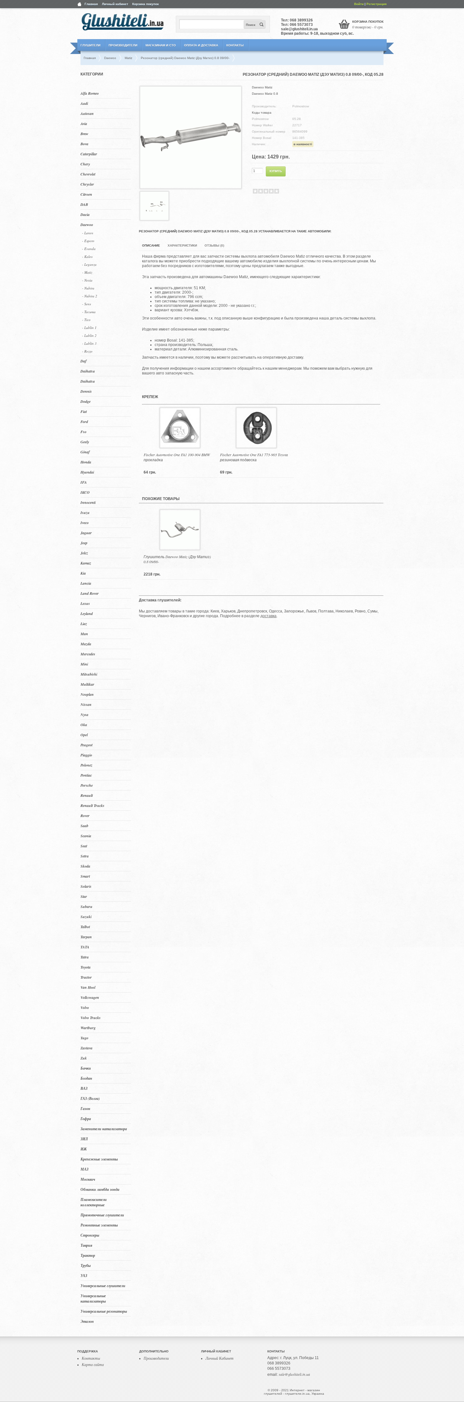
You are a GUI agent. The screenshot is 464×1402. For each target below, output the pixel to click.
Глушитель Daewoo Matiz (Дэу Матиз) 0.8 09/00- (177, 559)
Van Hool (87, 987)
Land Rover (89, 593)
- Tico (86, 319)
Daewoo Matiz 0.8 (265, 93)
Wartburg (88, 1027)
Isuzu (85, 512)
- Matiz (87, 272)
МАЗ (84, 1169)
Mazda (85, 644)
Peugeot (86, 745)
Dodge (85, 401)
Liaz (83, 623)
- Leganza (89, 264)
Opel (84, 734)
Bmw (84, 133)
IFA (83, 482)
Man (84, 633)
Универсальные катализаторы (93, 1298)
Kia (83, 573)
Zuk (83, 1058)
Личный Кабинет (219, 1358)
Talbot (85, 926)
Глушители (90, 45)
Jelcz (84, 553)
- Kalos (87, 256)
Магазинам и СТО (161, 45)
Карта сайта (93, 1364)
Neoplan (87, 694)
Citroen (86, 194)
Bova (84, 143)
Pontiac (86, 775)
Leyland (86, 613)
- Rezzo (87, 351)
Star (83, 896)
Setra (84, 856)
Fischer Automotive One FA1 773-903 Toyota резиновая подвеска (254, 457)
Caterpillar (88, 154)
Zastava (86, 1048)
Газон (85, 1108)
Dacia (85, 214)
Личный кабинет (115, 4)
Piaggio (86, 755)
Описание (151, 245)
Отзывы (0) (214, 245)
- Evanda (89, 248)
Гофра (85, 1118)
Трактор (87, 1255)
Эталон (87, 1321)
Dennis (86, 391)
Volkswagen (89, 997)
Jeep (83, 543)
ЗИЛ (84, 1139)
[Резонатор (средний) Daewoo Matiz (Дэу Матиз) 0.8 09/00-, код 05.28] (190, 186)
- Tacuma (89, 311)
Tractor (86, 977)
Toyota (85, 967)
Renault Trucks (92, 805)
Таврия (86, 1245)
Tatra (84, 957)
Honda (85, 462)
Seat (83, 846)
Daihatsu (87, 371)
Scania (85, 835)
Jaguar (86, 532)
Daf (83, 361)
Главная (91, 4)
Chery (85, 164)
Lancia (85, 583)
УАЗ (83, 1275)
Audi (84, 103)
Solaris (86, 886)
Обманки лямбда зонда (99, 1189)
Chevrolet (87, 174)
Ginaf (85, 452)
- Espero (88, 240)
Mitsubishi (88, 674)
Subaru (86, 906)
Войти (359, 4)
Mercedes (87, 654)
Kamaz (85, 563)
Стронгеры (89, 1235)
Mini (84, 664)
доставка (268, 616)
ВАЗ (83, 1088)
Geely (84, 441)
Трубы (85, 1265)
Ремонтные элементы (99, 1225)
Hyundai (87, 472)
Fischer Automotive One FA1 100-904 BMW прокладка (177, 457)
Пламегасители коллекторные (93, 1202)
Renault (86, 795)
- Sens (86, 303)
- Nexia (87, 280)
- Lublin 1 (89, 327)
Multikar (87, 684)
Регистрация (376, 4)
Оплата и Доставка (201, 45)
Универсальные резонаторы (103, 1311)
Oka (83, 724)
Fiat (83, 411)
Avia (83, 123)
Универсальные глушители (102, 1285)
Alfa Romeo (89, 93)
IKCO (85, 492)
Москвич (87, 1179)
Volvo (84, 1007)
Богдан (86, 1078)
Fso (83, 431)
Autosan (87, 113)
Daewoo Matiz (262, 87)
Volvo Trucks (90, 1017)
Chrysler (87, 184)
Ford (84, 421)
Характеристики (182, 245)
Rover (85, 815)
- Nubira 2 (89, 296)
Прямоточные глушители (102, 1215)
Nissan (86, 704)
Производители (123, 45)
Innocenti (88, 502)
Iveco (84, 522)
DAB (84, 204)
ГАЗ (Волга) (90, 1098)
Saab (84, 825)
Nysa (84, 714)
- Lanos (87, 232)
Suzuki (86, 916)
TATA (84, 947)
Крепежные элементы (99, 1159)
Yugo (84, 1038)
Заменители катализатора (103, 1128)
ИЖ (83, 1149)
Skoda (85, 866)
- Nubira (88, 288)
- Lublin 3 (89, 343)
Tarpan (86, 937)
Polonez (86, 765)
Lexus (85, 603)
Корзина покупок (145, 4)
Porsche (86, 785)
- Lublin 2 (89, 335)
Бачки (85, 1068)
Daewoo (86, 224)
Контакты (235, 45)
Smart (85, 876)
